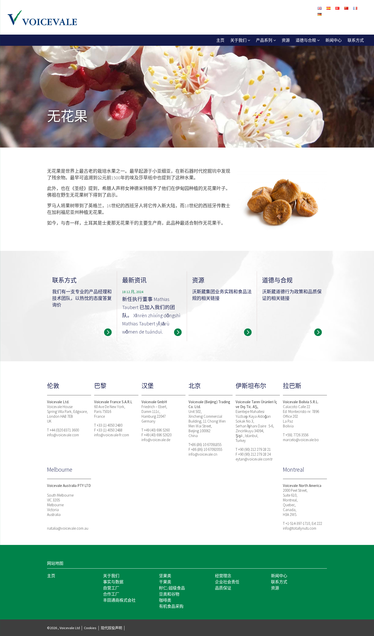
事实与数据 (113, 581)
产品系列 (264, 40)
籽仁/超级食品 (172, 587)
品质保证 (223, 587)
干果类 (165, 581)
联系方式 (356, 40)
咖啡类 (165, 600)
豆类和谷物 (169, 594)
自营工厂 (111, 587)
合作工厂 (111, 594)
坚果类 (165, 575)
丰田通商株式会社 (119, 600)
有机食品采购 (171, 606)
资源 (286, 40)
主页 (220, 40)
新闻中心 (333, 40)
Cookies (90, 628)
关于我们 (238, 40)
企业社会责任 (227, 581)
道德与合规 (306, 40)
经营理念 (223, 575)
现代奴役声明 (111, 628)
